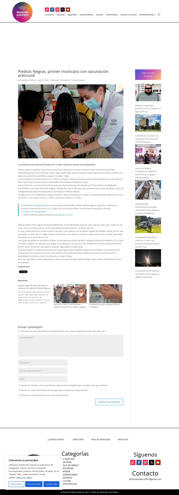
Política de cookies (24, 477)
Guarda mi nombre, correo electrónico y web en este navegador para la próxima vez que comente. (64, 385)
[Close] (60, 458)
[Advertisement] (89, 42)
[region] (34, 473)
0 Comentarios (78, 80)
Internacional (112, 15)
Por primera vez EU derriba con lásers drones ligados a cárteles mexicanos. (147, 274)
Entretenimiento (147, 15)
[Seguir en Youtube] (68, 9)
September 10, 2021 (64, 215)
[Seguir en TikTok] (47, 9)
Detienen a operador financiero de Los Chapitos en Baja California (148, 108)
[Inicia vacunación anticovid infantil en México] (105, 293)
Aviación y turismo (129, 15)
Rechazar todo (34, 484)
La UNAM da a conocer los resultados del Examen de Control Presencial (146, 139)
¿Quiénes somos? (56, 439)
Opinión (99, 15)
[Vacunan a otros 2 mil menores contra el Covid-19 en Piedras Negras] (70, 293)
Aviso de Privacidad (100, 439)
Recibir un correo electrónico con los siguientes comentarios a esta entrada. (54, 390)
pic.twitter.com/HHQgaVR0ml (34, 211)
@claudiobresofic (37, 205)
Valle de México (86, 15)
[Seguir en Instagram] (57, 9)
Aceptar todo (51, 484)
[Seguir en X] (63, 9)
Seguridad (72, 15)
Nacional (61, 15)
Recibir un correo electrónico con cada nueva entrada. (45, 395)
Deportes (67, 477)
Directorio (78, 439)
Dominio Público (28, 80)
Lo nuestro (49, 15)
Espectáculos (69, 484)
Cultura (66, 481)
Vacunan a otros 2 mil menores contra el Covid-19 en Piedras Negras (70, 305)
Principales (65, 80)
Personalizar (16, 484)
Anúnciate (123, 439)
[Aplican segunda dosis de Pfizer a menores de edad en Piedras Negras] (36, 294)
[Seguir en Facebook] (52, 9)
